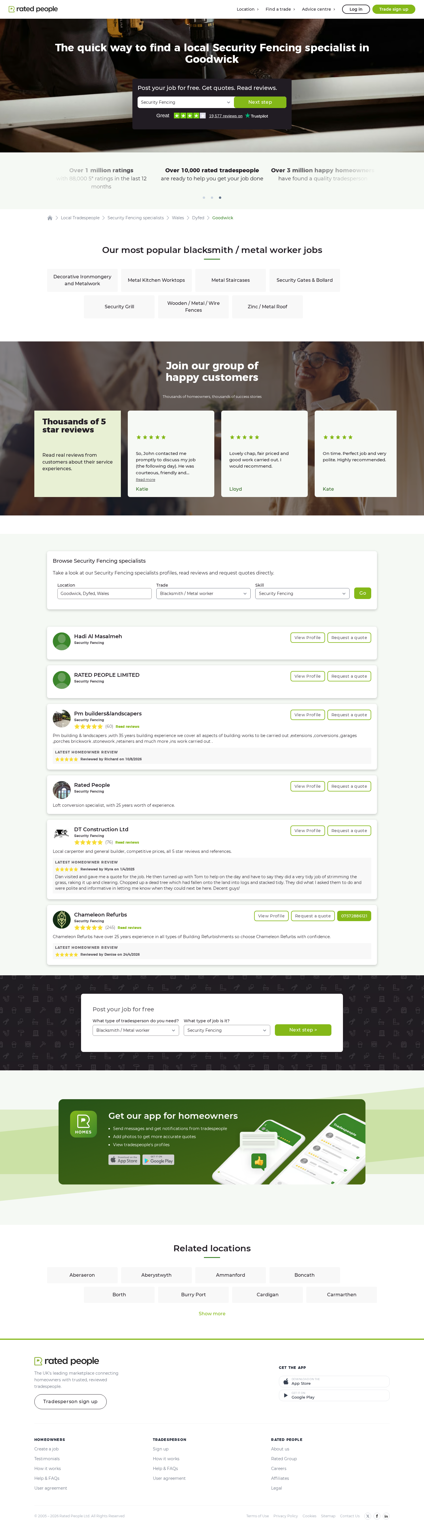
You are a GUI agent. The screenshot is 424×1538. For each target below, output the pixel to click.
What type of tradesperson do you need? (136, 1020)
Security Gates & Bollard (305, 280)
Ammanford (230, 1275)
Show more (212, 1313)
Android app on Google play (158, 1160)
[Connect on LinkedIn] (386, 1516)
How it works (47, 1468)
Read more (145, 479)
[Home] (50, 218)
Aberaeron (82, 1275)
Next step (260, 102)
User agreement (50, 1488)
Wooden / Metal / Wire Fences (193, 307)
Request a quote (349, 637)
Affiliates (280, 1478)
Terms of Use (257, 1516)
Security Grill (119, 306)
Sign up (160, 1449)
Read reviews (127, 726)
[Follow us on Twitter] (367, 1516)
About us (280, 1449)
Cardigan (268, 1294)
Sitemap (328, 1516)
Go (362, 593)
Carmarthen (342, 1294)
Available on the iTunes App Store (124, 1160)
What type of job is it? (207, 1020)
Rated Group (284, 1458)
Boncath (304, 1275)
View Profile (307, 637)
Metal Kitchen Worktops (156, 280)
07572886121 (354, 916)
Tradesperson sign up (70, 1401)
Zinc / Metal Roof (267, 306)
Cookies (309, 1516)
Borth (119, 1294)
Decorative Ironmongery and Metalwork (82, 280)
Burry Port (193, 1294)
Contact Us (350, 1516)
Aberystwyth (156, 1275)
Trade (162, 585)
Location (66, 585)
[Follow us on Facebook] (377, 1516)
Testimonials (47, 1458)
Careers (278, 1468)
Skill (259, 585)
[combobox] (104, 593)
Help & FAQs (46, 1478)
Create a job (46, 1449)
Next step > (303, 1030)
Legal (276, 1488)
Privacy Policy (285, 1516)
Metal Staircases (230, 280)
